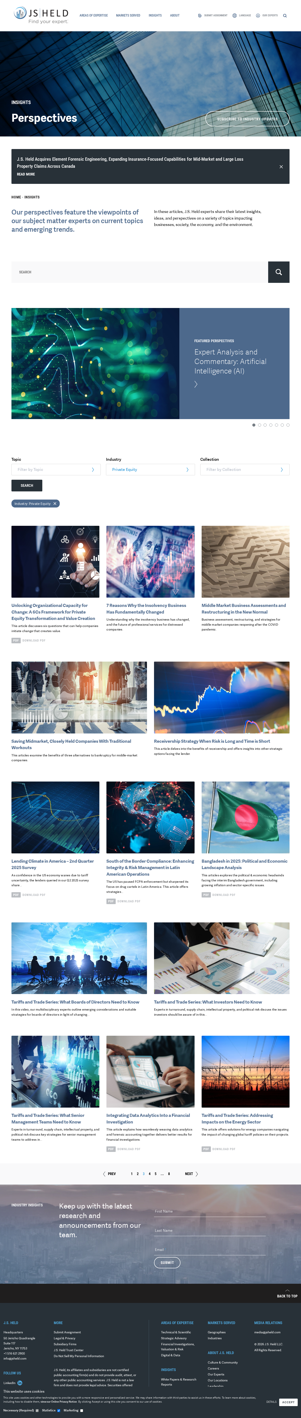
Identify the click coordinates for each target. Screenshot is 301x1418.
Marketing (71, 1410)
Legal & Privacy (64, 1338)
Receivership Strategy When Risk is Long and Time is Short (212, 741)
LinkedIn (10, 1383)
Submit (167, 1262)
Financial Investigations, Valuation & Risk (178, 1347)
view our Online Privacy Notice (59, 1402)
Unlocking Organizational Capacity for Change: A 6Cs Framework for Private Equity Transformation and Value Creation (53, 612)
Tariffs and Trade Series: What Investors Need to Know (208, 1002)
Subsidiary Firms (65, 1344)
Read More (26, 174)
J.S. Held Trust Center (69, 1350)
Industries (215, 1338)
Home (16, 197)
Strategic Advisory (174, 1338)
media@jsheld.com (267, 1332)
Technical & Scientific (176, 1332)
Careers (213, 1368)
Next (189, 1174)
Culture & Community (223, 1362)
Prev (112, 1174)
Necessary (18, 1410)
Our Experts (216, 1374)
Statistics (49, 1410)
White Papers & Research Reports (178, 1382)
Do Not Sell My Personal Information (79, 1356)
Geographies (217, 1332)
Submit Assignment (67, 1332)
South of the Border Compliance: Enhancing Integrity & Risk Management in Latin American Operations (150, 868)
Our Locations (218, 1380)
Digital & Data (170, 1355)
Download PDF (29, 640)
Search (27, 485)
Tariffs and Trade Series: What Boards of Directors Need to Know (75, 1002)
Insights (32, 197)
